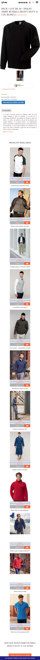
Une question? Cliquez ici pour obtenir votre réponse (20, 658)
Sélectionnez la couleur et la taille (13, 102)
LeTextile (4, 2)
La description (6, 110)
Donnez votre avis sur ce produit (20, 655)
